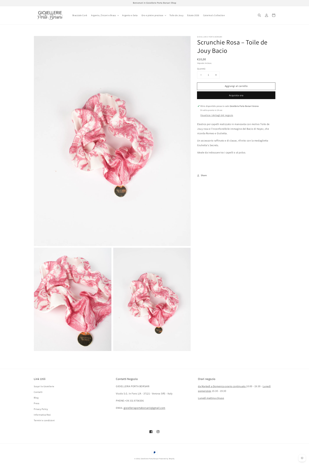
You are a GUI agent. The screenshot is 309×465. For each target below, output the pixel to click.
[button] (104, 15)
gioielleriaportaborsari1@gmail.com (144, 408)
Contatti (38, 392)
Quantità (201, 68)
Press (36, 403)
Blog (36, 397)
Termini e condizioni (44, 420)
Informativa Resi (42, 414)
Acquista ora (236, 95)
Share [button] (204, 175)
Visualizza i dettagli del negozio (216, 115)
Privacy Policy (41, 409)
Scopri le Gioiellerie (44, 386)
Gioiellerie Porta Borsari (150, 459)
